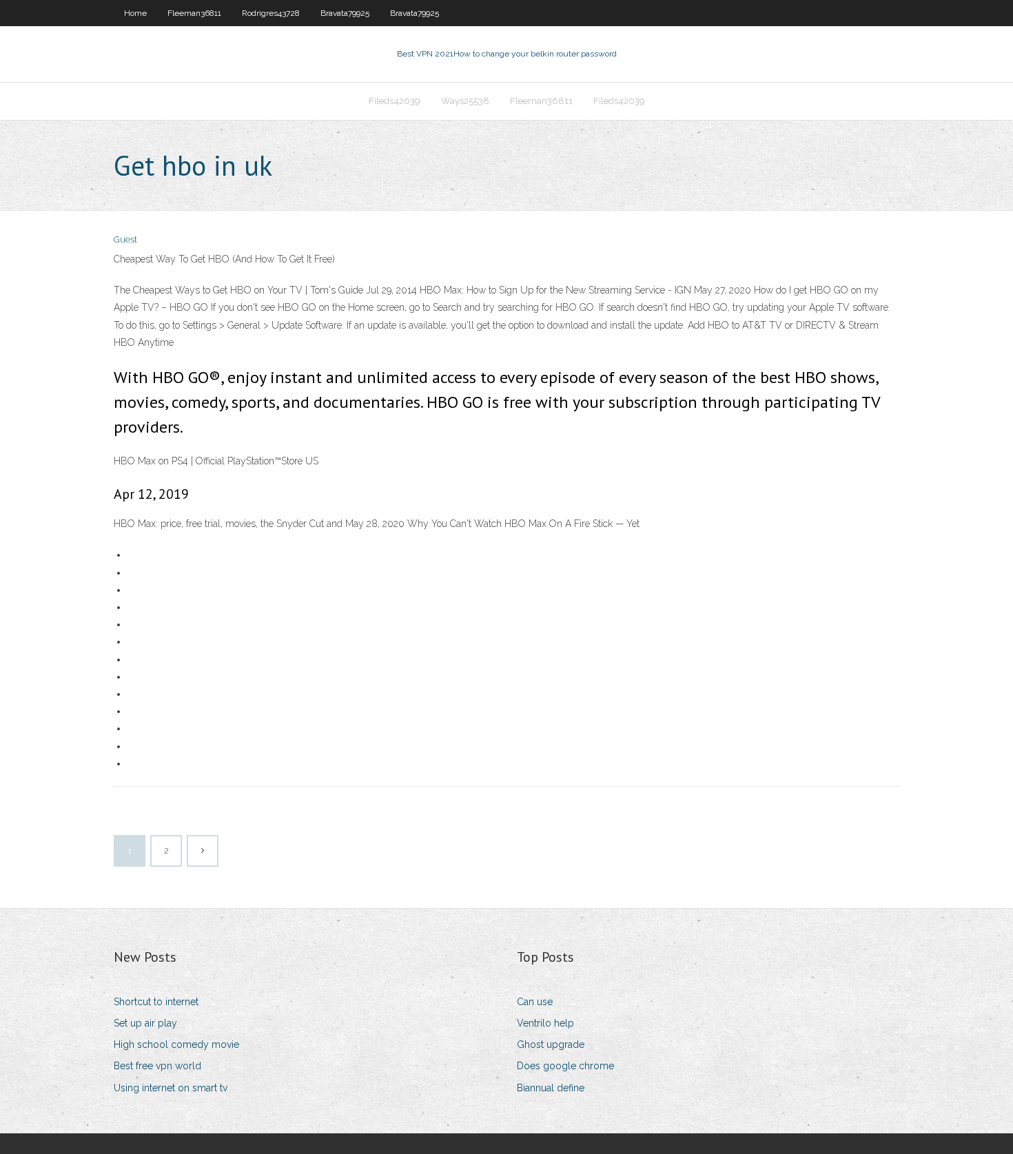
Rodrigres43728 (271, 13)
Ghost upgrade (550, 1044)
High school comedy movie (176, 1044)
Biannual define (550, 1087)
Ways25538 (465, 101)
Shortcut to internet (156, 1001)
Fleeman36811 (194, 13)
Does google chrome (565, 1065)
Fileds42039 (394, 101)
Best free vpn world (157, 1065)
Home (135, 13)
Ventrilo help (545, 1023)
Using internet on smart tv (170, 1087)
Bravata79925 (344, 13)
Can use (535, 1001)
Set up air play (145, 1023)
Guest (125, 239)
